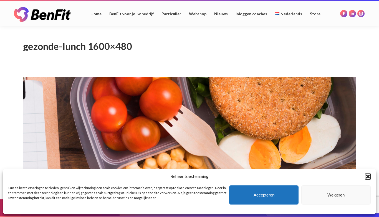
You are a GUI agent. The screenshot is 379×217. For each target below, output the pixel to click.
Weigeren (336, 195)
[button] (368, 176)
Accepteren (264, 195)
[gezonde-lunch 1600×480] (189, 127)
